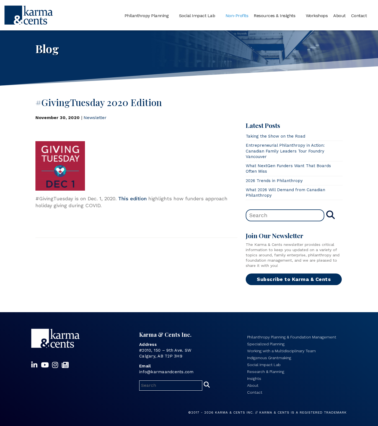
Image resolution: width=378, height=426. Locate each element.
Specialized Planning (265, 344)
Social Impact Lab (197, 15)
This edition (132, 198)
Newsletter (95, 117)
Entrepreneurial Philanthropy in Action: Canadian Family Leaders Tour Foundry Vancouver (285, 151)
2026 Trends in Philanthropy (274, 180)
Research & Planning (265, 371)
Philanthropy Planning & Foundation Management (291, 337)
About (339, 15)
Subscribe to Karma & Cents (294, 279)
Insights (254, 378)
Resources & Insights (274, 15)
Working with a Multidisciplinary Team (281, 351)
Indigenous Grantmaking (269, 358)
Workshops (317, 15)
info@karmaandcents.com (166, 371)
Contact (359, 15)
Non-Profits (237, 15)
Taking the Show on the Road (275, 136)
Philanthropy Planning (147, 15)
